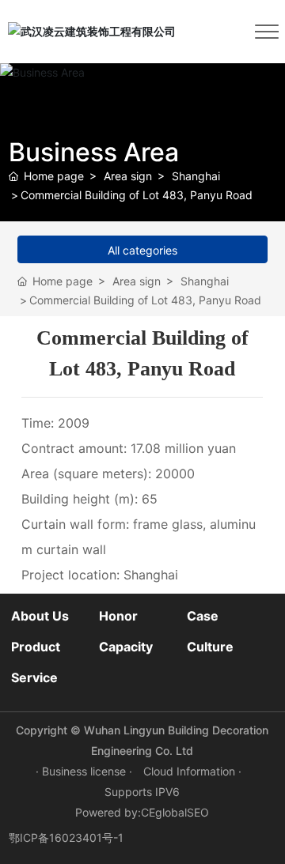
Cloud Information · (192, 771)
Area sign (128, 176)
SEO (198, 812)
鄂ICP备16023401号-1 (66, 837)
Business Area (94, 152)
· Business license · (85, 771)
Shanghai (196, 176)
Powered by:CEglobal (131, 812)
